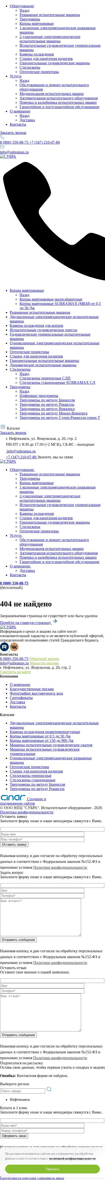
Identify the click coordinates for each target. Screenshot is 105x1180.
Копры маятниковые (37, 23)
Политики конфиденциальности (60, 867)
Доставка (27, 120)
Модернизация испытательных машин (52, 94)
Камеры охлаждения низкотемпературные (45, 732)
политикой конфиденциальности (72, 1158)
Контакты (18, 124)
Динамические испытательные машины (43, 365)
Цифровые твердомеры (39, 396)
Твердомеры (30, 19)
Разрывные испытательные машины (50, 15)
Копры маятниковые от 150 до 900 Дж (42, 740)
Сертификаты (21, 698)
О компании (20, 111)
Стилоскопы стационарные (32, 780)
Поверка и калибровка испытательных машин (58, 102)
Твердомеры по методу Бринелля (47, 400)
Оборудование (22, 6)
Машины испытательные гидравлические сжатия (51, 745)
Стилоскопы (30, 67)
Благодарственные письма (32, 689)
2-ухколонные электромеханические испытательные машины (50, 39)
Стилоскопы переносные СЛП (45, 378)
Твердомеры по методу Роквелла (47, 404)
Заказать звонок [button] (13, 133)
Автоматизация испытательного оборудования (59, 98)
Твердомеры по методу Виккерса (47, 409)
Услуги (15, 76)
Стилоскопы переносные (31, 776)
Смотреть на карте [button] (15, 672)
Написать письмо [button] (44, 663)
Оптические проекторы (39, 72)
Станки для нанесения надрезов (46, 59)
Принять (52, 1169)
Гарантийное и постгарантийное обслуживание (59, 107)
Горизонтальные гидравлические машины (55, 63)
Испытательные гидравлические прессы (43, 330)
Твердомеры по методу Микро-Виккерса (53, 413)
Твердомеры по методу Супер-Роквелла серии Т (60, 417)
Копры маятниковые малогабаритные (51, 299)
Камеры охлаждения (37, 54)
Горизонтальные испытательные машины (44, 361)
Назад (24, 10)
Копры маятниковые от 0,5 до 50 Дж (40, 736)
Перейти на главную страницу (26, 623)
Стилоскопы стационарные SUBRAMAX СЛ (57, 382)
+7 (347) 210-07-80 (44, 142)
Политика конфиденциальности (26, 812)
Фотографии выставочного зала (36, 693)
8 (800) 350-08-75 (14, 142)
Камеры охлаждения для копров (36, 325)
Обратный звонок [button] (44, 659)
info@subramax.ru (14, 152)
